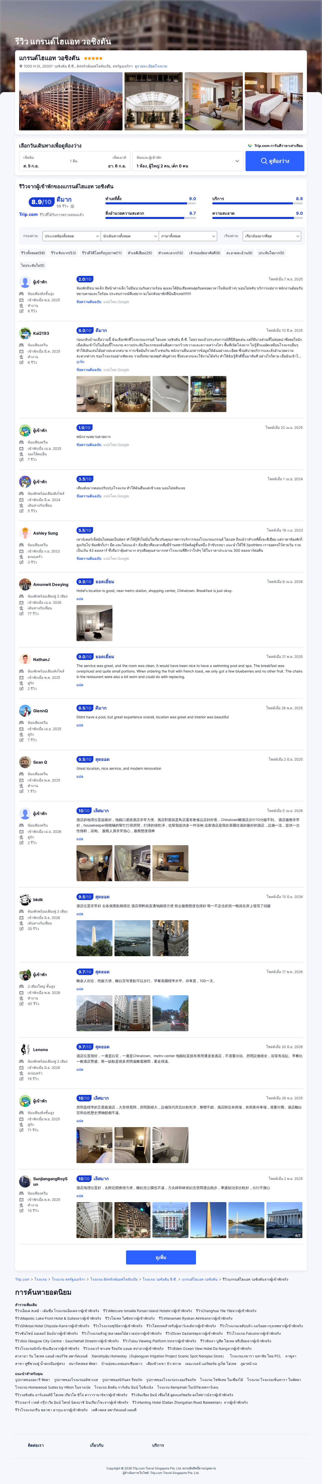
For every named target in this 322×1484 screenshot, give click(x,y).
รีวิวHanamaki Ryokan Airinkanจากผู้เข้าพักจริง (195, 1318)
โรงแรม (40, 1279)
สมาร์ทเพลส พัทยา (83, 1363)
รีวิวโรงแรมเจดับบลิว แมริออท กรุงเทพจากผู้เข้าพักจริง (261, 1326)
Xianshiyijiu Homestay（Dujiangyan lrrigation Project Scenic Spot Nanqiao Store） (159, 1356)
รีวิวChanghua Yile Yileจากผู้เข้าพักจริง (226, 1311)
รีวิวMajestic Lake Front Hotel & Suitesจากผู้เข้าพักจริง (58, 1318)
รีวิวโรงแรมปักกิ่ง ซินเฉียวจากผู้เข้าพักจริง (47, 1348)
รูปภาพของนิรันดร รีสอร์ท (122, 1380)
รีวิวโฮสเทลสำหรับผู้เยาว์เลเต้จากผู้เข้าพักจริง (181, 1326)
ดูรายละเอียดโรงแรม (151, 66)
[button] (281, 8)
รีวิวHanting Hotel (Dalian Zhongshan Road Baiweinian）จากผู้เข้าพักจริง (190, 1402)
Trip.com (22, 1279)
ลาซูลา (290, 1356)
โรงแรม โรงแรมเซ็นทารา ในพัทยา (274, 1380)
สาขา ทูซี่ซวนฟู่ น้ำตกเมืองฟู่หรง (40, 1363)
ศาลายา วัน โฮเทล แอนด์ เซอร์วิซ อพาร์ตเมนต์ (51, 1356)
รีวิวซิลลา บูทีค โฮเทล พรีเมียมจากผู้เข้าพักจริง (235, 1341)
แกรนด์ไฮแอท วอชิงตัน (200, 1279)
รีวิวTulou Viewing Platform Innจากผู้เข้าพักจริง (159, 1341)
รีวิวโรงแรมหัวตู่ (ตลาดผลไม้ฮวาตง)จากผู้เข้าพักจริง (122, 1333)
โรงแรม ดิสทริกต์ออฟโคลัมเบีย (114, 1279)
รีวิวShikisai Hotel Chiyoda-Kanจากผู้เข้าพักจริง (52, 1326)
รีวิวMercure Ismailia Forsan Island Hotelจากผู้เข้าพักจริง (147, 1311)
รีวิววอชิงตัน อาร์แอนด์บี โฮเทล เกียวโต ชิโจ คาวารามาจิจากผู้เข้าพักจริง (71, 1395)
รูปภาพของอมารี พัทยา (32, 1380)
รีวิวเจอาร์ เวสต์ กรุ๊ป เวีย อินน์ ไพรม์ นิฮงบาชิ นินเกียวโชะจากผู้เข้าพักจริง (71, 1402)
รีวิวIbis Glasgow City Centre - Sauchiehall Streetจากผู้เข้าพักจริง (67, 1341)
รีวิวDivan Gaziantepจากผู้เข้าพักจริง (194, 1333)
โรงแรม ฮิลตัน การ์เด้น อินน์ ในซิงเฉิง (123, 1387)
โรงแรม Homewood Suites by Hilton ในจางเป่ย (52, 1387)
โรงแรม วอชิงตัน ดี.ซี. (160, 1279)
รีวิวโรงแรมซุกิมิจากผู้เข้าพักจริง (117, 1326)
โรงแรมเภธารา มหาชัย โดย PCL (255, 1356)
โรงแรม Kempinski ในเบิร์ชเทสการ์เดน (187, 1387)
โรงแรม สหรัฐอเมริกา (68, 1279)
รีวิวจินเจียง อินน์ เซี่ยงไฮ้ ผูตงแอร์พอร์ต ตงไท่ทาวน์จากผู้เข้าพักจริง (182, 1395)
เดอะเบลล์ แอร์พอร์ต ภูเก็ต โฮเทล (210, 1363)
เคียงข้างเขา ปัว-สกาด (163, 1363)
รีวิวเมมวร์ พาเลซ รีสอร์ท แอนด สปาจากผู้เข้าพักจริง (123, 1348)
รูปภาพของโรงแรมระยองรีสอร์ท (171, 1380)
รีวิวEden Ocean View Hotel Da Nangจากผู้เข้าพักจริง (210, 1348)
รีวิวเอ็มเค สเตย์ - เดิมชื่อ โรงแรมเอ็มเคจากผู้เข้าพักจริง (57, 1311)
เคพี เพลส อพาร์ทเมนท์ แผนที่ (114, 1410)
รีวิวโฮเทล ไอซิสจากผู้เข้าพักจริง (130, 1318)
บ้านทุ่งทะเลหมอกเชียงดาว (121, 1363)
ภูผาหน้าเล (248, 1363)
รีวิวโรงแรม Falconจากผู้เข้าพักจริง (254, 1333)
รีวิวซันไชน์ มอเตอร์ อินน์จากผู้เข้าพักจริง (46, 1333)
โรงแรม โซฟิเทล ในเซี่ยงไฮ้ (221, 1380)
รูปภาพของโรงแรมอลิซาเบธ (76, 1380)
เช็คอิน (28, 157)
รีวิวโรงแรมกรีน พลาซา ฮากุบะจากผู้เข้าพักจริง (51, 1410)
